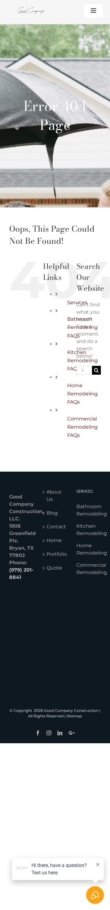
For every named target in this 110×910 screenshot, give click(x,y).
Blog (52, 513)
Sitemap (74, 716)
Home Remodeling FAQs (82, 394)
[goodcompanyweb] (31, 5)
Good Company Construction (71, 710)
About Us (54, 495)
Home (54, 540)
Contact (55, 527)
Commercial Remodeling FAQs (82, 427)
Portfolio (55, 554)
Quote (54, 568)
